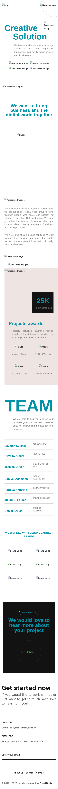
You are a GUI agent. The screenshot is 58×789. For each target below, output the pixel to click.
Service (29, 773)
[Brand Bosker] (5, 5)
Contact (40, 773)
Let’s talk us (27, 652)
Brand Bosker (46, 783)
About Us (18, 773)
